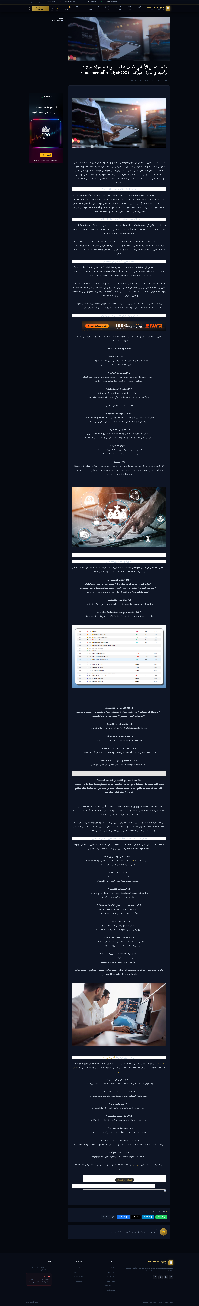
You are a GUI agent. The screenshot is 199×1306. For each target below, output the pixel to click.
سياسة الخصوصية (78, 1277)
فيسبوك (122, 1217)
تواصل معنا (80, 1281)
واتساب (160, 1217)
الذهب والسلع (111, 1281)
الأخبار (76, 8)
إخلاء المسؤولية (79, 1272)
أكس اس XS (109, 1057)
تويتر (134, 1217)
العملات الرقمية (90, 8)
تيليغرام (147, 1217)
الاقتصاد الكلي (111, 1290)
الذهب (99, 8)
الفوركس (129, 8)
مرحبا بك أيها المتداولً (40, 8)
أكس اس (160, 1064)
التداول (107, 8)
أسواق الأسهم (110, 1277)
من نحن (81, 1268)
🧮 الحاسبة (68, 8)
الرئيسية (138, 8)
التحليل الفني (118, 8)
